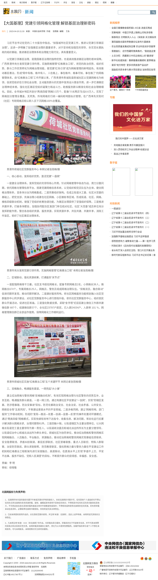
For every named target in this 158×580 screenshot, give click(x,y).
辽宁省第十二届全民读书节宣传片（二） (131, 222)
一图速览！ (117, 208)
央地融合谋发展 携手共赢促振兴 (129, 145)
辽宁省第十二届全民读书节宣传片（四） (131, 213)
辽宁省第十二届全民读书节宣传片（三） (131, 218)
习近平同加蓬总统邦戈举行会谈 (127, 232)
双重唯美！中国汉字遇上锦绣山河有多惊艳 (132, 32)
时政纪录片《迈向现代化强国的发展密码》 (132, 245)
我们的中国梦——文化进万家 (129, 138)
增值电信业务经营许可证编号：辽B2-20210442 (119, 566)
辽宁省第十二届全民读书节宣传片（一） (131, 227)
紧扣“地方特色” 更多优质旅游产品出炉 (130, 65)
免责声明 (48, 558)
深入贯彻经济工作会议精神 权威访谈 (131, 149)
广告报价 (21, 558)
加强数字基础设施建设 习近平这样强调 (130, 236)
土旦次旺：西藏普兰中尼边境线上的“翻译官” (133, 55)
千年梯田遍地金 (141, 90)
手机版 (73, 558)
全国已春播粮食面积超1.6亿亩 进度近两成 (132, 28)
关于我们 (8, 558)
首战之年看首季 (121, 154)
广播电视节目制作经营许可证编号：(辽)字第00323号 (121, 570)
